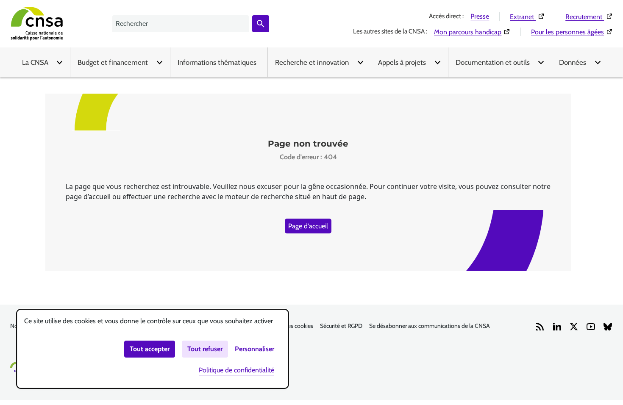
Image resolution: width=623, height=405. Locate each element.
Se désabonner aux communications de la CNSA (429, 326)
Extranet (527, 16)
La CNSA (35, 62)
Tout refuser (204, 349)
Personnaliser (254, 349)
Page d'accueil (308, 226)
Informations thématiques (217, 62)
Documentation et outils (493, 62)
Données (572, 62)
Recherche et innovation (312, 62)
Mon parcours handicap (472, 32)
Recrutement (589, 16)
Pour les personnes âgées (572, 32)
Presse (479, 16)
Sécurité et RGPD (341, 326)
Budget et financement (113, 62)
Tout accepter (150, 349)
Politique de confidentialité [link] (236, 370)
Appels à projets (402, 62)
